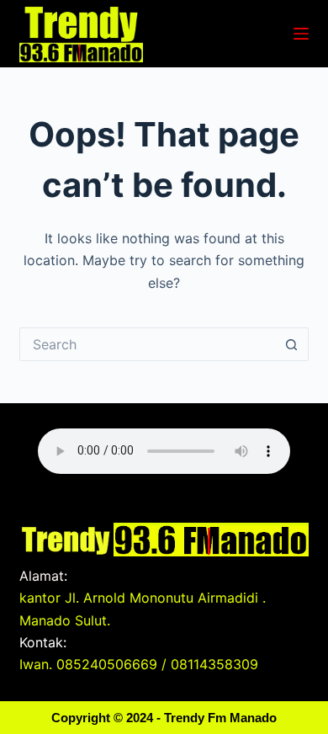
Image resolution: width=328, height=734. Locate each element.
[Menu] (301, 33)
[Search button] (292, 344)
